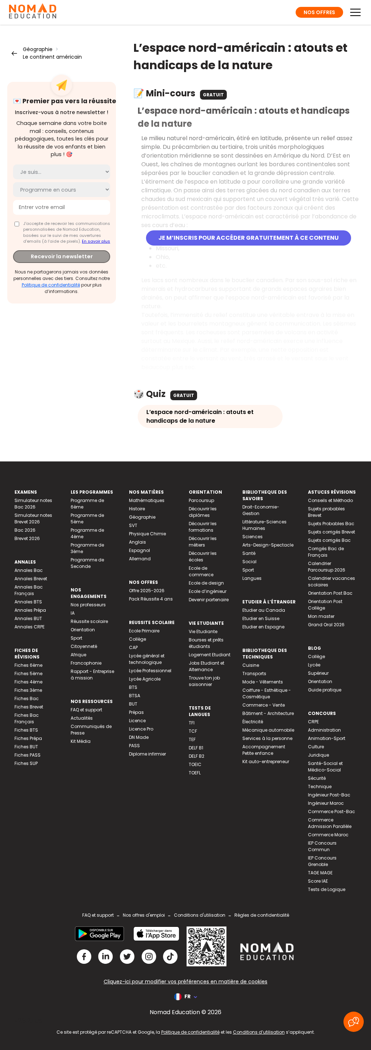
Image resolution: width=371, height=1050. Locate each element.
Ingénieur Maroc (326, 803)
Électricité (252, 722)
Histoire (137, 509)
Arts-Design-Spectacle (267, 545)
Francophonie (86, 663)
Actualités (82, 718)
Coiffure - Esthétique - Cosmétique (266, 693)
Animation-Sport (326, 738)
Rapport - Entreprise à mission (92, 674)
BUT (133, 704)
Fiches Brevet (28, 707)
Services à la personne (267, 738)
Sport (76, 638)
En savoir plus (96, 241)
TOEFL (195, 773)
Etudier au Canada (263, 610)
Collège (137, 639)
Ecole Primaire (144, 631)
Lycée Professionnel (150, 671)
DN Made (139, 737)
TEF (192, 739)
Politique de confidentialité (51, 285)
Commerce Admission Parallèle (329, 823)
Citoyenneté (84, 646)
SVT (133, 525)
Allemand (140, 559)
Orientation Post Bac (330, 593)
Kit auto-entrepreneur (265, 761)
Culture (316, 747)
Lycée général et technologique (146, 659)
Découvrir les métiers (203, 541)
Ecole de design (206, 583)
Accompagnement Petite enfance (263, 750)
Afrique (78, 655)
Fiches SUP (26, 763)
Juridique (318, 755)
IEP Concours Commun (322, 846)
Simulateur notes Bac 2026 (33, 503)
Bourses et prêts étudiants (206, 643)
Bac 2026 (25, 530)
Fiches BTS (26, 730)
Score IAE (318, 881)
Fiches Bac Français (26, 718)
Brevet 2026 (27, 538)
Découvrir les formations (203, 526)
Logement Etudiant (209, 655)
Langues (252, 578)
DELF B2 (196, 756)
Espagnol (139, 550)
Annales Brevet (30, 579)
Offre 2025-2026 (146, 590)
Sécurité (317, 778)
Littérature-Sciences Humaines (264, 525)
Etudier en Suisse (260, 618)
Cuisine (250, 665)
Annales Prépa (30, 610)
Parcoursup (201, 500)
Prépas (136, 712)
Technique (320, 786)
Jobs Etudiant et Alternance (206, 666)
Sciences (252, 537)
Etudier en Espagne (263, 627)
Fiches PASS (27, 755)
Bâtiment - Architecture (268, 713)
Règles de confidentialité (261, 915)
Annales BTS (28, 602)
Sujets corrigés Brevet (331, 532)
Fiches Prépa (28, 738)
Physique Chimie (147, 534)
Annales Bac (28, 570)
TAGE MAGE (320, 873)
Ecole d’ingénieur (207, 591)
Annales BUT (28, 618)
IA (73, 613)
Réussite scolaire (89, 621)
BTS (133, 687)
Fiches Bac (26, 698)
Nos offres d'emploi (144, 915)
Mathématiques (146, 500)
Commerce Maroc (328, 835)
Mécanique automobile (268, 730)
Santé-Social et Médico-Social (325, 766)
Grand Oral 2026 (326, 625)
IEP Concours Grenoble (322, 861)
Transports (254, 673)
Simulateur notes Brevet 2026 (33, 518)
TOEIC (195, 764)
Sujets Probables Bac (331, 523)
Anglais (137, 542)
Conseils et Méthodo (330, 500)
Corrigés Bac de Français (326, 551)
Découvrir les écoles (203, 556)
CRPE (313, 722)
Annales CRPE (29, 627)
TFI (192, 723)
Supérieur (318, 673)
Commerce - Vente (263, 705)
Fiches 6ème (28, 665)
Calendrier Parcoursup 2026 (326, 566)
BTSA (134, 696)
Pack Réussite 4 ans (151, 599)
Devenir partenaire (209, 600)
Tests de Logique (326, 889)
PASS (134, 745)
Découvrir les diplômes (203, 512)
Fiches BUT (26, 747)
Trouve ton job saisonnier (204, 681)
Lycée (314, 665)
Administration (324, 730)
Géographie (38, 49)
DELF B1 (196, 748)
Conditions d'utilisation (199, 915)
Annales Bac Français (28, 590)
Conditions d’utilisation (259, 1032)
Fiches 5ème (28, 673)
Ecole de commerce (201, 571)
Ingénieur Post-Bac (329, 795)
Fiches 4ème (28, 682)
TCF (193, 731)
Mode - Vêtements (262, 682)
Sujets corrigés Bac (329, 540)
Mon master (321, 616)
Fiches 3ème (28, 690)
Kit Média (81, 741)
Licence (137, 721)
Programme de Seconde (87, 563)
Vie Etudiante (203, 631)
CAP (133, 647)
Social (249, 562)
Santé (248, 553)
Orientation (83, 630)
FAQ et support (86, 710)
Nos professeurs (88, 605)
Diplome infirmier (147, 754)
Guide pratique (324, 690)
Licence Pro (141, 729)
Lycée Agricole (145, 679)
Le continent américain (52, 56)
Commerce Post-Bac (331, 811)
